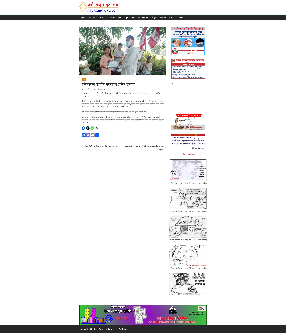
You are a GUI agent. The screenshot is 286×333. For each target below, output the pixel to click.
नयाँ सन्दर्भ (95, 329)
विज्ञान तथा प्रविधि (143, 18)
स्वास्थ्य (120, 18)
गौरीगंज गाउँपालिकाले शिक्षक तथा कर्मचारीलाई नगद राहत (100, 146)
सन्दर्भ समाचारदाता (100, 89)
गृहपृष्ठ (83, 18)
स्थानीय (84, 79)
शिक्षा (133, 18)
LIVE (190, 18)
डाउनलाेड (180, 18)
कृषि (127, 18)
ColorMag (111, 329)
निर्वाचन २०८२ (92, 18)
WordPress (123, 329)
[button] (105, 17)
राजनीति (112, 18)
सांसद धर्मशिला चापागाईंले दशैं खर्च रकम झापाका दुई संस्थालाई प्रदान (143, 148)
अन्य (170, 18)
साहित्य (161, 18)
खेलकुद (154, 18)
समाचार (102, 18)
